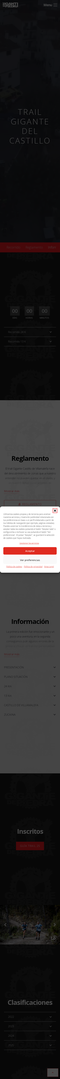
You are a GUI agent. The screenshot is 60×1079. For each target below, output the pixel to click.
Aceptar (30, 551)
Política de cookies (14, 566)
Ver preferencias (30, 560)
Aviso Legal (49, 566)
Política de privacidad (33, 566)
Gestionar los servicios (29, 543)
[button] (55, 510)
